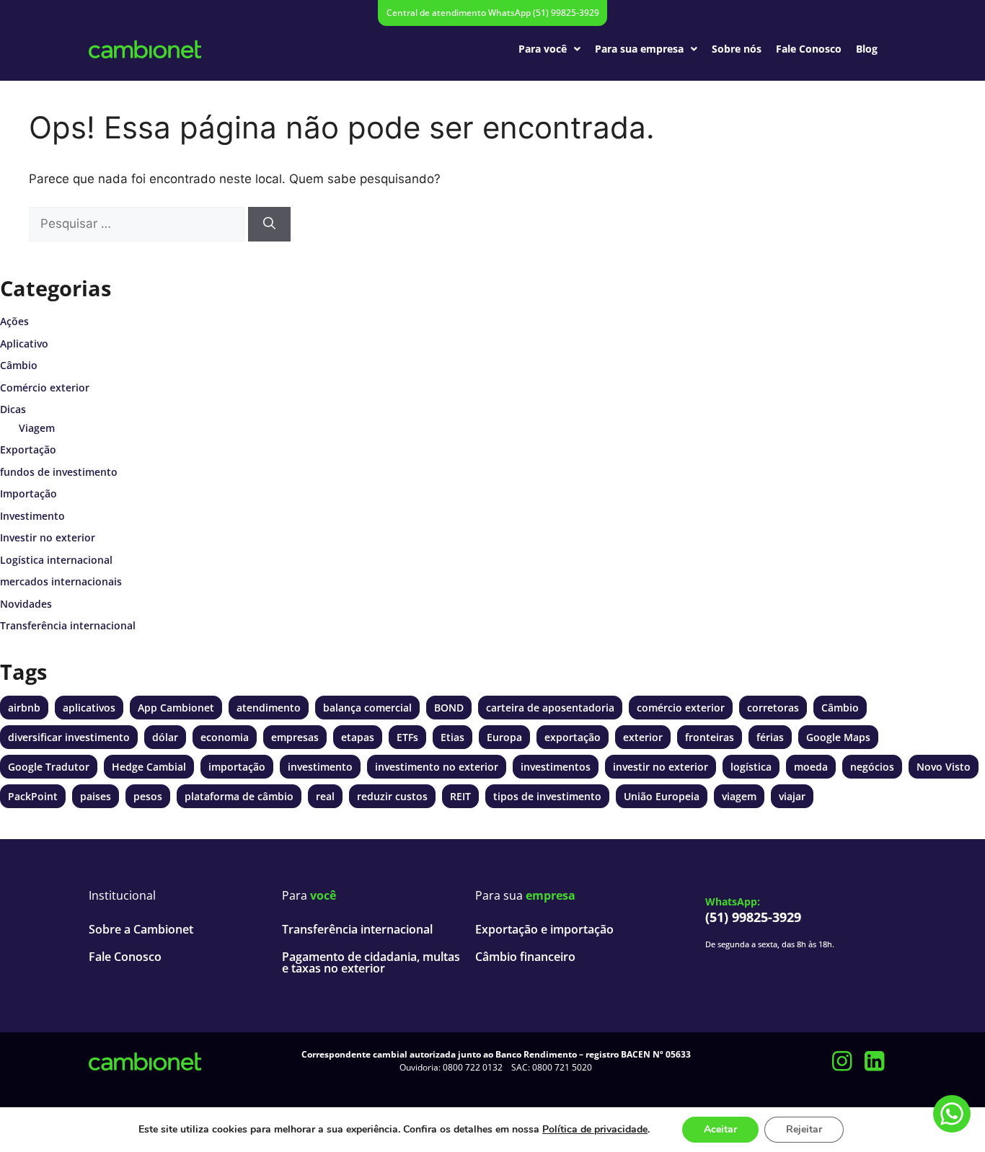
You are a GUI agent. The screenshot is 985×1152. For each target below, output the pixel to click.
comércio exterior (681, 707)
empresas (295, 737)
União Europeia (661, 796)
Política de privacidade (595, 1129)
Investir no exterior (47, 537)
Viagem (37, 428)
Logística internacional (56, 560)
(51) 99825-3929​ (753, 917)
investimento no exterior (436, 767)
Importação (28, 493)
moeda (811, 767)
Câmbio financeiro (525, 957)
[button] (549, 49)
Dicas (13, 409)
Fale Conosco (809, 49)
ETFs (407, 737)
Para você (542, 49)
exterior (643, 737)
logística (751, 767)
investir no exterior (660, 767)
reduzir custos (392, 796)
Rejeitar (804, 1129)
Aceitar (720, 1129)
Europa (504, 737)
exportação (572, 737)
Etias (452, 737)
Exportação (28, 449)
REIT (460, 796)
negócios (872, 767)
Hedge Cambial (149, 767)
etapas (357, 737)
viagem (739, 796)
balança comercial (367, 707)
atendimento (269, 707)
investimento (320, 767)
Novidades (26, 604)
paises (95, 796)
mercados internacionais (61, 581)
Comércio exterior (44, 387)
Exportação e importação (544, 929)
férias (770, 737)
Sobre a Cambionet (141, 929)
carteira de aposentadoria (550, 707)
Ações (14, 321)
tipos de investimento (547, 796)
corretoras (773, 707)
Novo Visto (943, 767)
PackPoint (33, 796)
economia (224, 737)
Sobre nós (736, 49)
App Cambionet (176, 707)
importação (236, 767)
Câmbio (18, 365)
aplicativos (89, 707)
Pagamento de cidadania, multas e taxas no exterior (371, 962)
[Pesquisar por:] (136, 224)
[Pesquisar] (269, 224)
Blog (867, 49)
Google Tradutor (48, 767)
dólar (165, 737)
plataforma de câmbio (239, 796)
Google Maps (838, 737)
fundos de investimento (59, 472)
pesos (147, 796)
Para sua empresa (639, 49)
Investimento (32, 516)
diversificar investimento (69, 737)
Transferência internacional (68, 625)
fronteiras (709, 737)
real (325, 796)
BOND (449, 707)
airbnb (24, 707)
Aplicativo (24, 343)
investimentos (556, 767)
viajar (792, 796)
